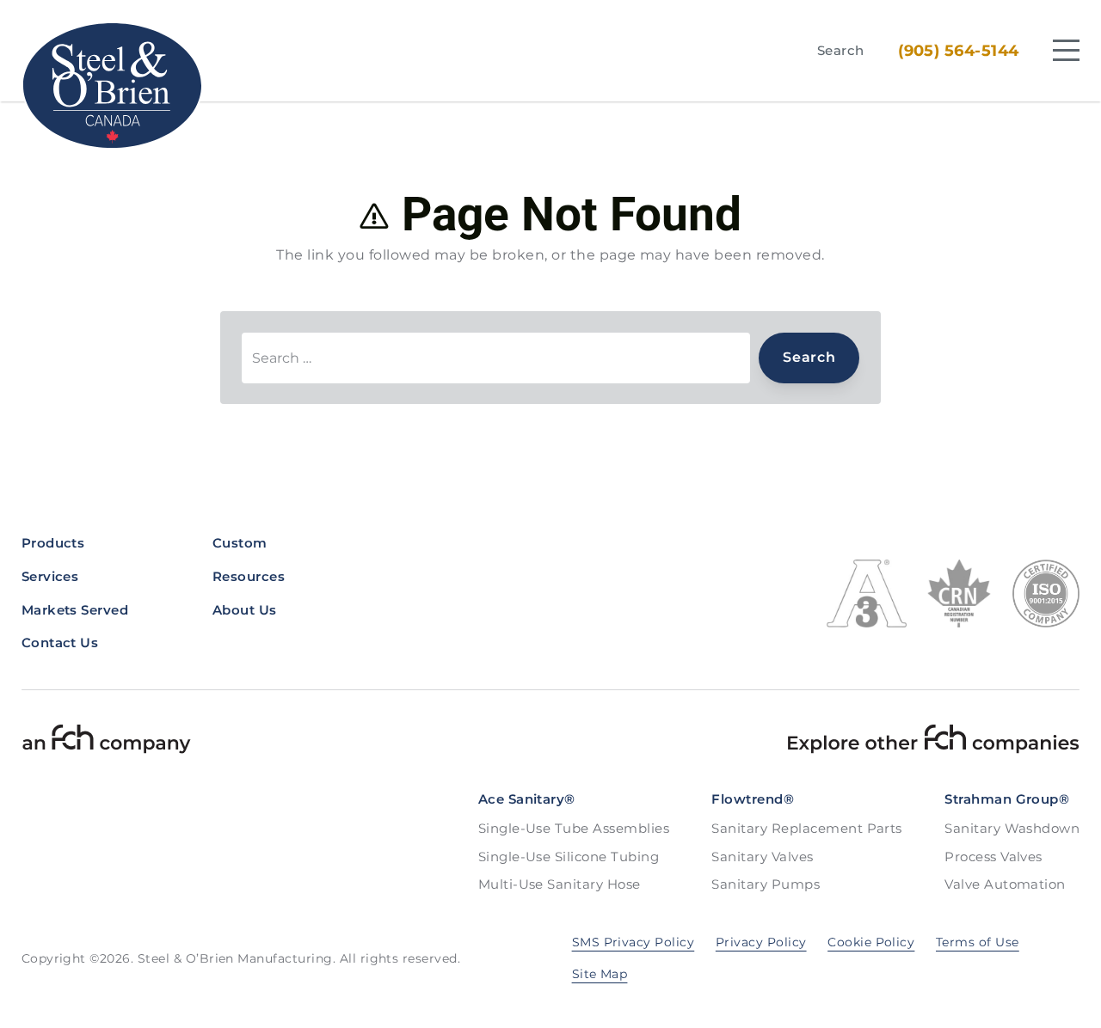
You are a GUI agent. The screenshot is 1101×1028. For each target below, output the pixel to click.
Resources (248, 576)
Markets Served (75, 610)
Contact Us (60, 642)
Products (53, 543)
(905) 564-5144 (958, 50)
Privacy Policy (761, 942)
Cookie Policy (870, 942)
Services (50, 576)
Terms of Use (977, 942)
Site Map (600, 974)
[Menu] (1066, 50)
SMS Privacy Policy (633, 942)
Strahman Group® (1006, 799)
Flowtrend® (752, 799)
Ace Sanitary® (526, 799)
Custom (240, 543)
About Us (244, 610)
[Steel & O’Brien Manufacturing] (113, 85)
